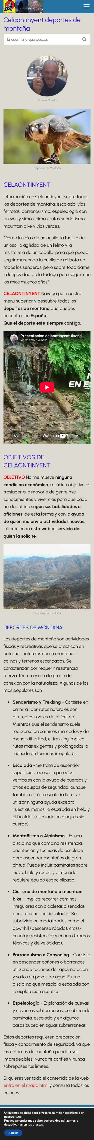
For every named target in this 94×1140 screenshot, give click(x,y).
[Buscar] (82, 38)
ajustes (38, 1125)
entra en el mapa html (25, 1085)
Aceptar (13, 1133)
